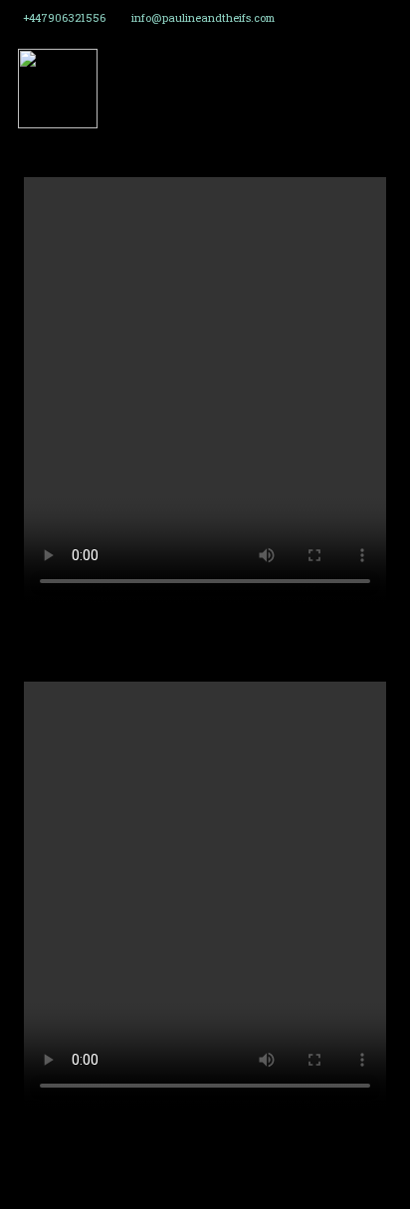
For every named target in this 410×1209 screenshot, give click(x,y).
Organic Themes (237, 1188)
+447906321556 (64, 18)
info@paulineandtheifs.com (203, 18)
